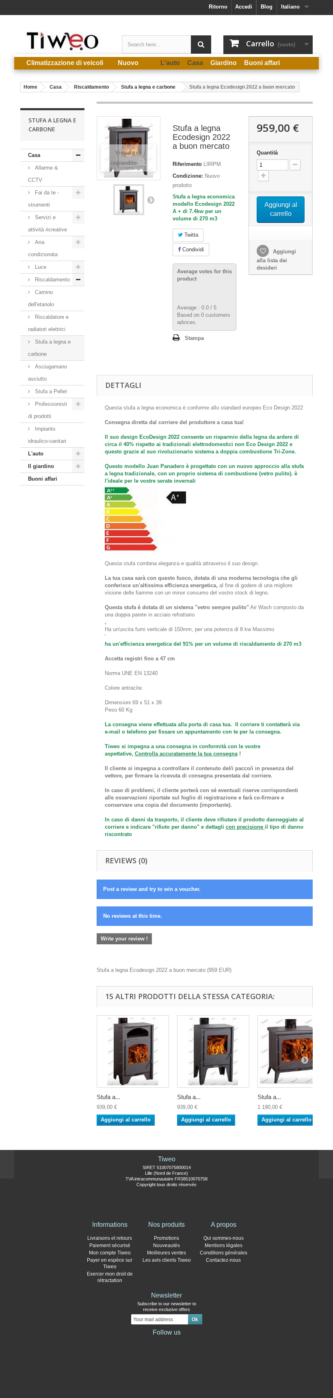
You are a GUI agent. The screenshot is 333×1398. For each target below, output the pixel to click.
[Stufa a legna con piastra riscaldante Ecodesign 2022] (133, 1051)
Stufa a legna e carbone (49, 348)
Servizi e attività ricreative (47, 223)
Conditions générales (223, 1253)
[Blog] (179, 1343)
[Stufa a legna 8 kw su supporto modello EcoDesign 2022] (293, 1051)
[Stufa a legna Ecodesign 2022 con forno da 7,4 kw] (129, 200)
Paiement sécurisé (109, 1245)
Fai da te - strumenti (43, 198)
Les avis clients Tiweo (167, 1260)
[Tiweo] (65, 41)
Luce (39, 267)
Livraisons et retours (109, 1238)
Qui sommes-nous (223, 1238)
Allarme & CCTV (43, 174)
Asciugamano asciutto (47, 373)
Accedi (243, 7)
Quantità (267, 153)
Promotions (166, 1238)
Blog (266, 7)
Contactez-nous (223, 1260)
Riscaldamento (51, 280)
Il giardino (41, 466)
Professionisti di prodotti (47, 410)
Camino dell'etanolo (41, 298)
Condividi (192, 249)
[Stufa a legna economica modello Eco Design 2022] (213, 1051)
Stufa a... (108, 1096)
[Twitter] (153, 1343)
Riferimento (187, 164)
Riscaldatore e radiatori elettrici (48, 323)
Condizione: (188, 176)
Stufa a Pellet (50, 391)
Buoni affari (42, 479)
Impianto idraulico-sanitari (47, 435)
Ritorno (218, 7)
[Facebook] (140, 1343)
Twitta (190, 235)
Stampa (194, 338)
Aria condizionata (43, 248)
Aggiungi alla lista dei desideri (276, 259)
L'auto (35, 454)
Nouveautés (166, 1245)
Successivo (151, 200)
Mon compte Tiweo (110, 1253)
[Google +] (166, 1343)
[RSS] (192, 1343)
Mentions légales (223, 1245)
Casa (34, 155)
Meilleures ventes (166, 1253)
